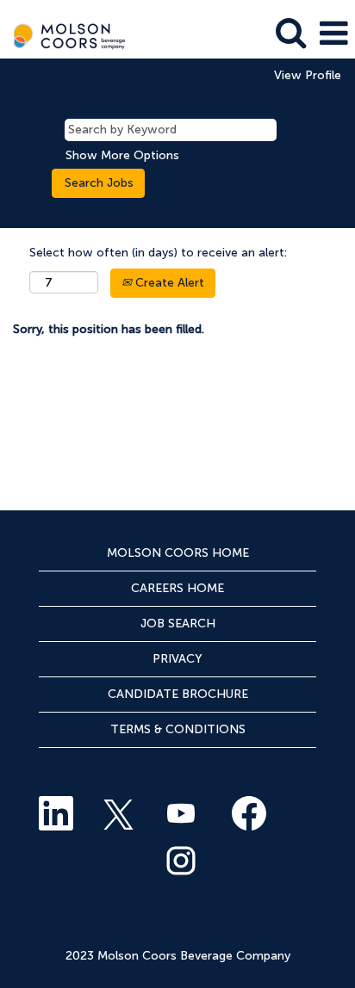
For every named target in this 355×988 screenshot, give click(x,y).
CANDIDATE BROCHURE (178, 694)
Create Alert (168, 282)
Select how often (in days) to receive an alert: (158, 252)
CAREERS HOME (177, 588)
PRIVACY (177, 658)
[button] (333, 33)
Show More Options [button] (122, 155)
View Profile (307, 76)
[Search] (290, 32)
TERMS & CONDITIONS (178, 729)
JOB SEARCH (177, 623)
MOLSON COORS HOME (178, 553)
